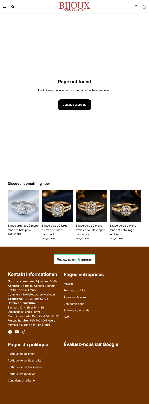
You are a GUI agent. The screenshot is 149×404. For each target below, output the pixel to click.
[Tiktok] (23, 331)
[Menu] (4, 6)
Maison (68, 283)
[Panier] (144, 7)
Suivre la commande (76, 310)
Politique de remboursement (25, 367)
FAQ (66, 317)
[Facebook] (10, 331)
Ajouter (36, 215)
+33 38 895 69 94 (36, 298)
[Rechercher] (13, 7)
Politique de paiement (21, 353)
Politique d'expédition (21, 373)
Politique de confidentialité (24, 360)
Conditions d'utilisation (22, 380)
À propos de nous (75, 297)
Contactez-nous (74, 303)
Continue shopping (75, 104)
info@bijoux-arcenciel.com (38, 294)
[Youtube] (17, 331)
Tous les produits (74, 290)
